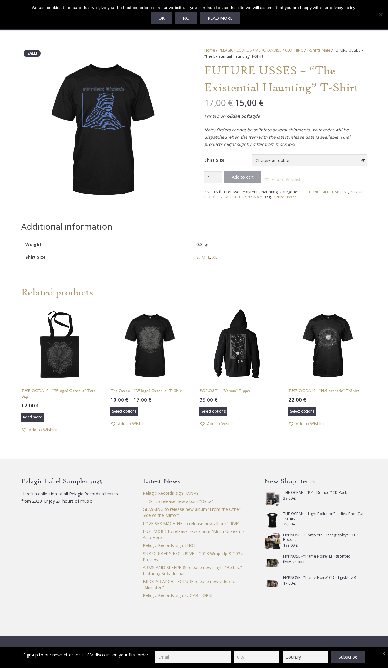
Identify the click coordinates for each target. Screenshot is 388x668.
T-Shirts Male (318, 50)
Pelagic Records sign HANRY (171, 493)
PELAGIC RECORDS (235, 50)
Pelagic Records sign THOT (169, 545)
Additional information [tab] (66, 226)
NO (186, 18)
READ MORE (220, 18)
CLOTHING (294, 50)
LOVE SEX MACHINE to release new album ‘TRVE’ (191, 523)
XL (214, 257)
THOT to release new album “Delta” (178, 501)
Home (209, 50)
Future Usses (285, 197)
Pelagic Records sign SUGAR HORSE (178, 595)
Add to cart (243, 177)
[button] (175, 55)
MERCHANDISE (268, 50)
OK (162, 18)
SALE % (230, 197)
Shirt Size (214, 160)
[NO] (380, 15)
